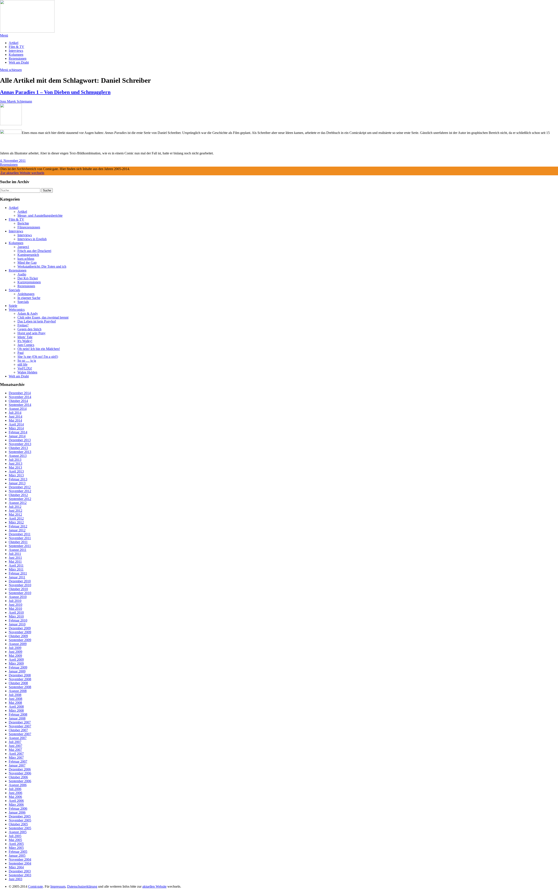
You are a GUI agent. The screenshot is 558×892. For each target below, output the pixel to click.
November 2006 (20, 773)
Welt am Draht (19, 62)
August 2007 (18, 738)
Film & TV (16, 47)
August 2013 (18, 456)
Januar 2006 (17, 812)
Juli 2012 (15, 507)
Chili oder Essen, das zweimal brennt (42, 317)
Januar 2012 (17, 530)
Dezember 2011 (20, 534)
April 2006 (16, 800)
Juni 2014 (15, 416)
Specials (14, 290)
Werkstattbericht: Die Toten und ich (41, 266)
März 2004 (16, 867)
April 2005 (16, 844)
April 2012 (16, 518)
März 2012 (16, 522)
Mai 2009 (15, 655)
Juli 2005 (15, 836)
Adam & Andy (27, 313)
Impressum (57, 886)
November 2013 (20, 444)
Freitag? (23, 325)
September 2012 (20, 499)
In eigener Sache (28, 298)
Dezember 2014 (20, 393)
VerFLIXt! (24, 368)
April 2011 (16, 565)
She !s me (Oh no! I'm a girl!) (37, 356)
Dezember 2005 (20, 816)
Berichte (23, 223)
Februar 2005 (18, 851)
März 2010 (16, 616)
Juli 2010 (15, 601)
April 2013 (16, 471)
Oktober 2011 (18, 542)
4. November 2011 (13, 160)
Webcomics (17, 309)
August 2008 (18, 691)
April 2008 (16, 706)
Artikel (13, 43)
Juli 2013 (15, 459)
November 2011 (20, 538)
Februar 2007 (18, 761)
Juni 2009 (15, 652)
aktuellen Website (154, 886)
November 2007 (20, 726)
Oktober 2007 (18, 730)
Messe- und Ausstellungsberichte (40, 215)
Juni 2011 (15, 557)
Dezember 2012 (20, 487)
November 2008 (20, 679)
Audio (21, 274)
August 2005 (18, 832)
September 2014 (20, 405)
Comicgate (35, 886)
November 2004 (20, 859)
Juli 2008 (15, 695)
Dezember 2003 (20, 871)
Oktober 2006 (18, 777)
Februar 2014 (18, 432)
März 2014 (16, 428)
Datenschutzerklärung (82, 886)
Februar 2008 (18, 714)
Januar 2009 (17, 671)
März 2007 (16, 757)
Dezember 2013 (20, 440)
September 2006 (20, 781)
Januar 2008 (17, 718)
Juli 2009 (15, 648)
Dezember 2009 (20, 628)
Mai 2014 (15, 420)
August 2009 (18, 644)
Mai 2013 (15, 467)
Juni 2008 (15, 699)
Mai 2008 (15, 702)
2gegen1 (23, 247)
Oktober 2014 (18, 401)
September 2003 (20, 875)
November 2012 (20, 491)
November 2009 (20, 632)
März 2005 (16, 848)
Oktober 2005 (18, 824)
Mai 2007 (15, 750)
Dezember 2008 (20, 675)
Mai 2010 (15, 608)
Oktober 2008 (18, 683)
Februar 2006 (18, 808)
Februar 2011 (18, 573)
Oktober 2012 (18, 495)
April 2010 (16, 612)
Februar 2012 (18, 526)
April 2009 (16, 659)
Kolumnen (16, 54)
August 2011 (17, 550)
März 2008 (16, 710)
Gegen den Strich (29, 329)
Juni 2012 (15, 510)
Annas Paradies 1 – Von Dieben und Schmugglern (55, 92)
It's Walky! (24, 341)
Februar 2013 (18, 479)
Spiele (13, 305)
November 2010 (20, 585)
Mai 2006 (15, 797)
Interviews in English (32, 239)
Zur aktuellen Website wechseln (22, 173)
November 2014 (20, 397)
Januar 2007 (17, 765)
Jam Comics (25, 345)
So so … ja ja (26, 360)
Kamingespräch (28, 255)
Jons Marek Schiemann (16, 101)
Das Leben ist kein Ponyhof (36, 321)
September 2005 (20, 828)
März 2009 (16, 663)
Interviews (16, 50)
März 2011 (16, 569)
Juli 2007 (15, 742)
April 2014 (16, 424)
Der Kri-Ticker (27, 278)
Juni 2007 (15, 746)
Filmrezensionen (28, 227)
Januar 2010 (17, 624)
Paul (20, 353)
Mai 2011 (15, 561)
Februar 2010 (18, 620)
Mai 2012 (15, 514)
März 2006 (16, 804)
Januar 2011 (17, 577)
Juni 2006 (15, 793)
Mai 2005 (15, 840)
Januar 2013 (17, 483)
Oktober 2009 (18, 636)
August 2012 (18, 503)
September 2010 (20, 593)
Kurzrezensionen (29, 282)
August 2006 (18, 785)
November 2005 (20, 820)
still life (22, 364)
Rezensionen (17, 58)
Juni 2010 (15, 604)
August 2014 (18, 409)
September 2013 (20, 452)
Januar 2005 (17, 855)
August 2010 (18, 597)
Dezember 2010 (20, 581)
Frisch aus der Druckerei (34, 251)
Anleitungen (25, 294)
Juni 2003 (15, 879)
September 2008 (20, 687)
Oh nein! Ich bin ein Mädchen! (38, 349)
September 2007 (20, 734)
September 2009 (20, 640)
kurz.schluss (25, 258)
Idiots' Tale (24, 337)
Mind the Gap (27, 262)
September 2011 (20, 546)
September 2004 (20, 863)
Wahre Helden (27, 372)
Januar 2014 (17, 436)
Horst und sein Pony (31, 333)
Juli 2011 (15, 554)
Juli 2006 (15, 789)
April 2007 (16, 753)
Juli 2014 (15, 412)
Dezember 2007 (20, 722)
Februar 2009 (18, 667)
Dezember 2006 (20, 769)
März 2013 (16, 475)
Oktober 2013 (18, 448)
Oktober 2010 (18, 589)
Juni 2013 (15, 463)
